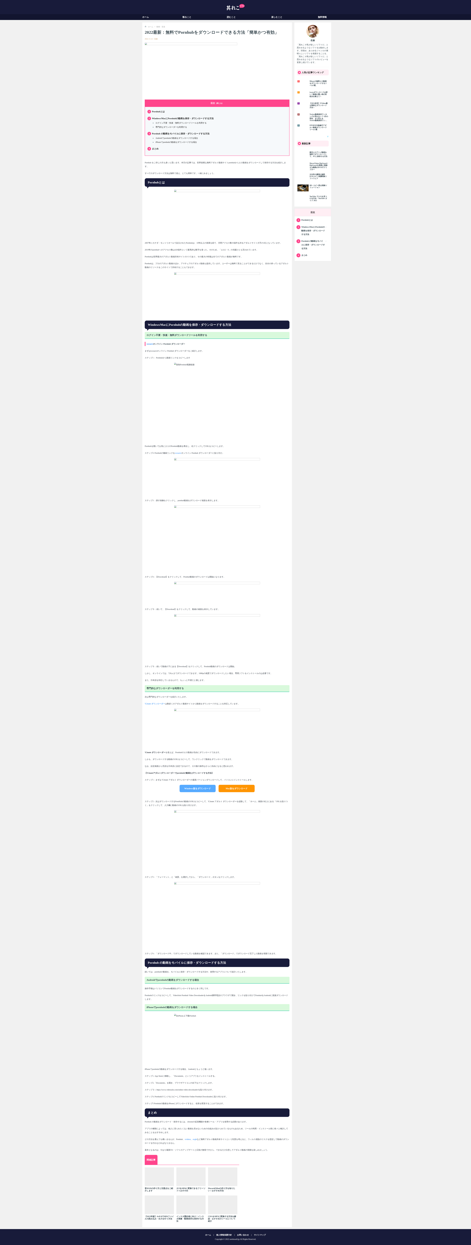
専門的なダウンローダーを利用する (171, 127)
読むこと (231, 17)
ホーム (145, 17)
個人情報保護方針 (224, 1235)
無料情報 (322, 17)
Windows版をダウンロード (197, 788)
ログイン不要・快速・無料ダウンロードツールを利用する (181, 123)
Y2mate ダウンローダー (155, 704)
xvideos (188, 1139)
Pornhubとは (157, 111)
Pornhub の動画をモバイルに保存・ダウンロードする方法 (179, 133)
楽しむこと (276, 17)
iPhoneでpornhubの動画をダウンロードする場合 (176, 142)
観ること (187, 17)
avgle (195, 1139)
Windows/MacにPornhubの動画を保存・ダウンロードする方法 (181, 118)
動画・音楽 (161, 27)
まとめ (154, 148)
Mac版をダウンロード (237, 788)
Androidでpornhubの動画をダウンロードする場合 (177, 138)
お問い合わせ (243, 1235)
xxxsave (150, 344)
